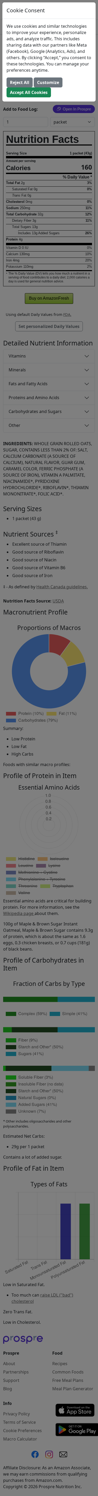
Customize (48, 82)
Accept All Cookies (29, 92)
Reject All (19, 82)
